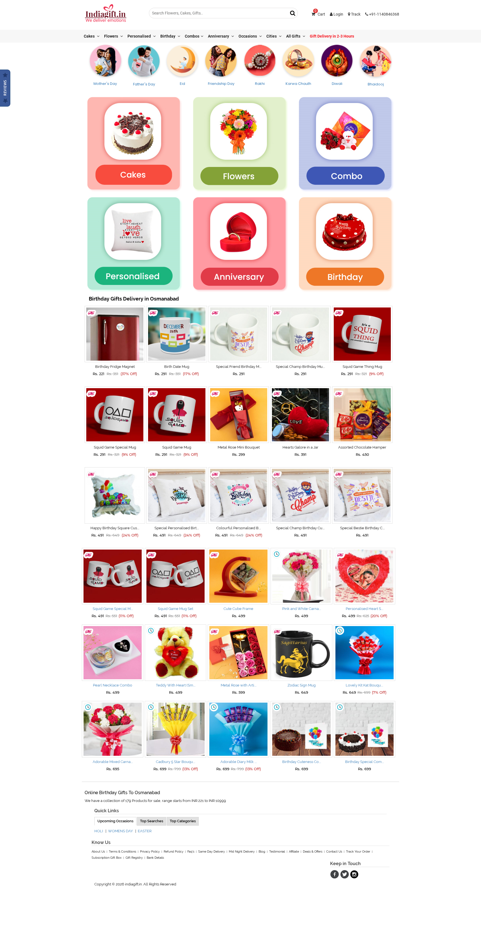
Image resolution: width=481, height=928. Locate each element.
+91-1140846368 (383, 14)
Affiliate (294, 851)
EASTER (144, 831)
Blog (262, 851)
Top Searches (151, 821)
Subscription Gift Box (107, 858)
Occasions (248, 36)
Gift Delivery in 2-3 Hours (332, 36)
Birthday (168, 36)
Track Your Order (358, 851)
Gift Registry (134, 858)
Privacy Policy (150, 851)
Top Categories (183, 821)
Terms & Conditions (122, 851)
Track (355, 14)
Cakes (89, 36)
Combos (192, 36)
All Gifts (293, 36)
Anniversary (219, 36)
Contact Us (334, 851)
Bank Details (155, 858)
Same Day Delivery (211, 851)
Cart (320, 14)
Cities (272, 36)
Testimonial (277, 851)
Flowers (111, 36)
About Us (98, 851)
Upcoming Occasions (115, 821)
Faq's (190, 851)
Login (338, 14)
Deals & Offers (312, 851)
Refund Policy (173, 851)
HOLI (98, 831)
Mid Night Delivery (242, 851)
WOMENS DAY (120, 831)
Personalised (139, 36)
